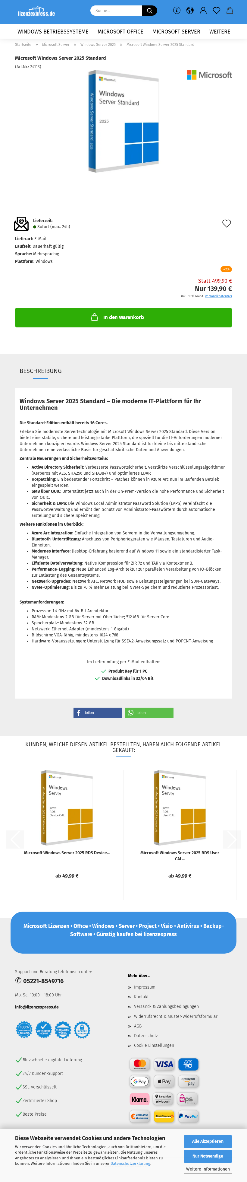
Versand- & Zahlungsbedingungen (166, 1006)
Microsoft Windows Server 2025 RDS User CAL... (179, 856)
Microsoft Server (176, 31)
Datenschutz (146, 1035)
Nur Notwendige (207, 1156)
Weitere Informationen (208, 1169)
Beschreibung (41, 370)
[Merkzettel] (216, 10)
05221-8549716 (43, 981)
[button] (190, 10)
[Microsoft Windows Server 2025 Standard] (123, 121)
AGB (138, 1026)
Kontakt (141, 996)
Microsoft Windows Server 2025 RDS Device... (67, 852)
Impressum (144, 987)
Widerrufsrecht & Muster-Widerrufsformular (175, 1016)
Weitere (219, 31)
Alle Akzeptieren (208, 1141)
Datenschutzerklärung (130, 1163)
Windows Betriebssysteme (53, 31)
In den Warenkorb (123, 317)
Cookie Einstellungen (154, 1045)
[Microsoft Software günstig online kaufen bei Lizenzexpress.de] (38, 12)
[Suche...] (149, 10)
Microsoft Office (120, 31)
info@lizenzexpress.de (37, 1007)
